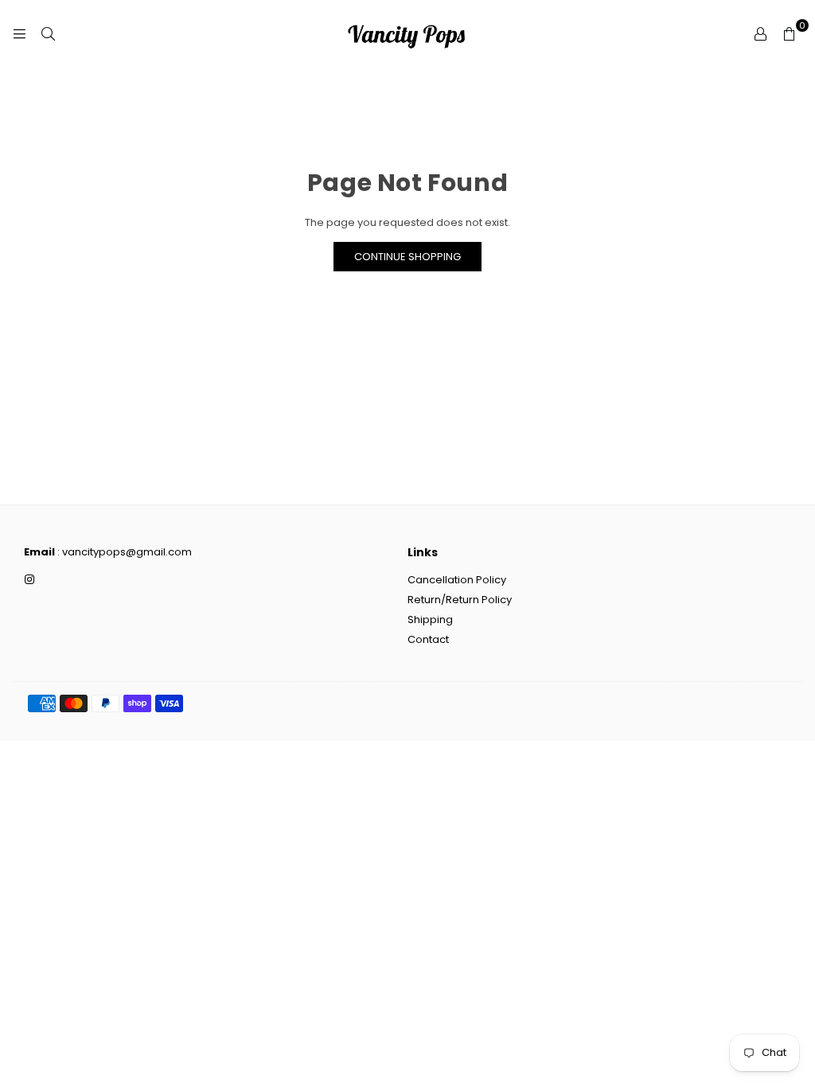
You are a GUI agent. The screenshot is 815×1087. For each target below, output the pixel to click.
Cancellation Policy (457, 579)
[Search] (47, 33)
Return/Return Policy (460, 599)
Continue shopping (407, 256)
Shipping (430, 619)
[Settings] (760, 33)
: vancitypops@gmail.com (123, 551)
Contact (428, 639)
